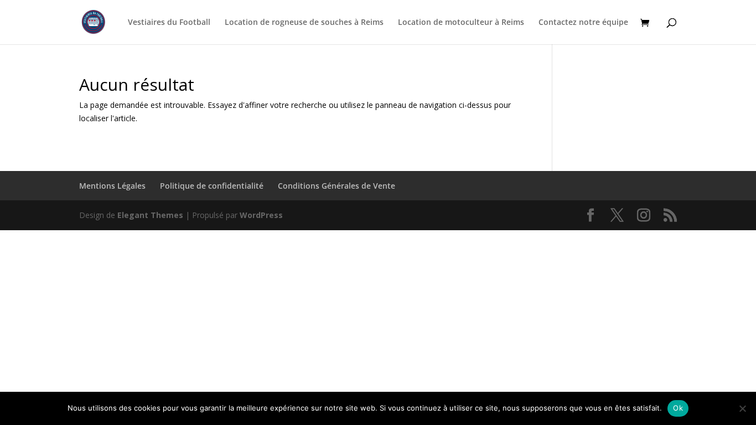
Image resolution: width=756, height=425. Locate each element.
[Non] (742, 408)
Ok (678, 407)
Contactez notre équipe (583, 22)
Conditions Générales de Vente (336, 185)
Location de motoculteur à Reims (461, 22)
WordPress (261, 215)
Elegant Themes (150, 215)
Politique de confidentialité (211, 185)
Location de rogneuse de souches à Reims (304, 22)
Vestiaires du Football (169, 22)
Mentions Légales (112, 185)
